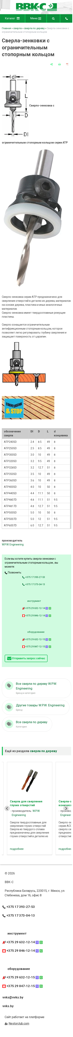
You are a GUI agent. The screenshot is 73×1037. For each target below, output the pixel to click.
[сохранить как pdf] (67, 64)
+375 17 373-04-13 (35, 584)
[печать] (59, 64)
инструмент (34, 601)
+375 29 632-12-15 (35, 639)
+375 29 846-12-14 (35, 615)
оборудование (35, 632)
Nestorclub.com (19, 1023)
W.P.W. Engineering (13, 544)
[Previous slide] (7, 808)
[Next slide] (66, 808)
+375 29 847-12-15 (35, 646)
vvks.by (8, 1006)
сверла (17, 28)
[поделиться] (51, 64)
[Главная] (36, 10)
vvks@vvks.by (12, 997)
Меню (34, 18)
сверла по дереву (34, 28)
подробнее (18, 848)
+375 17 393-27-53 (35, 577)
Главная (6, 28)
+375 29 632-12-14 (35, 608)
